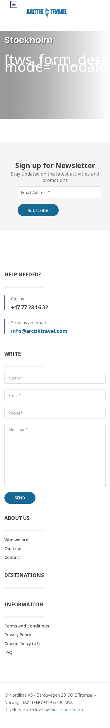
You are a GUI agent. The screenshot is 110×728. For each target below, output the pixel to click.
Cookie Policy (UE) (22, 643)
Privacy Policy (17, 634)
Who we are (16, 539)
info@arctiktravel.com (39, 331)
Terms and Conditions (26, 626)
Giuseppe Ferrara (66, 709)
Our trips (13, 548)
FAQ (8, 652)
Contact (12, 557)
